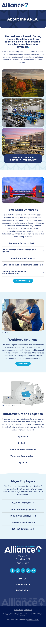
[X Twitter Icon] (28, 570)
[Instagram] (17, 570)
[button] (40, 333)
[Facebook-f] (12, 570)
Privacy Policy (18, 609)
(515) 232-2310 (23, 563)
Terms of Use (28, 609)
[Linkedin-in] (23, 570)
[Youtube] (33, 570)
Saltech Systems (33, 620)
